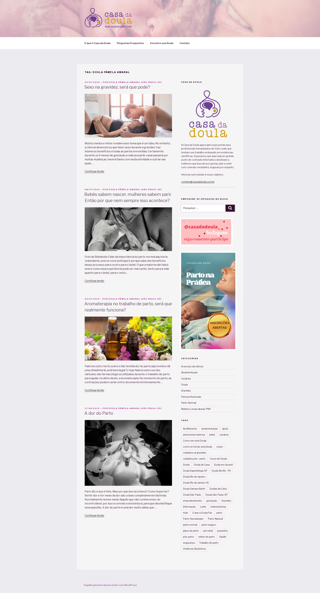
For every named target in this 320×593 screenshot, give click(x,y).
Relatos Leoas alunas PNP (196, 409)
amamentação (210, 428)
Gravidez (186, 390)
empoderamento (192, 500)
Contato (185, 43)
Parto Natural (215, 518)
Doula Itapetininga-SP (195, 470)
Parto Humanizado (193, 518)
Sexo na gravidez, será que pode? (117, 87)
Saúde (222, 536)
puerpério (222, 530)
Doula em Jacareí (223, 464)
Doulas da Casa (218, 488)
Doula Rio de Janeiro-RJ (196, 482)
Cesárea (186, 378)
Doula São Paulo (192, 494)
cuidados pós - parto (194, 458)
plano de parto (191, 530)
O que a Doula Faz (202, 512)
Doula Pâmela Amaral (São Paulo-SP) (135, 82)
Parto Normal (188, 402)
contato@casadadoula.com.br (197, 181)
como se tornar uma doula (197, 446)
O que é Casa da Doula (97, 43)
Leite (203, 506)
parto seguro (209, 524)
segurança (189, 542)
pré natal (208, 530)
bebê (212, 434)
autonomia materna (194, 434)
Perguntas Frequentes (130, 43)
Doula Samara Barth (194, 488)
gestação (211, 500)
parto (219, 512)
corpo (219, 446)
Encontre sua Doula (161, 43)
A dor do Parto (98, 413)
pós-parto (188, 536)
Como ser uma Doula (194, 440)
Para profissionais (191, 396)
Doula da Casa (202, 464)
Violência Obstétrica (194, 548)
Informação (189, 506)
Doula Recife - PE (221, 470)
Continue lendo (94, 171)
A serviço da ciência (192, 366)
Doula (184, 384)
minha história (218, 506)
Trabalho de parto (208, 542)
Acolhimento (190, 428)
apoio (225, 428)
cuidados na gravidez (194, 452)
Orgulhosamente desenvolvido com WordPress (110, 585)
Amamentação (189, 372)
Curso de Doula (218, 458)
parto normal (190, 524)
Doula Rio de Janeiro (194, 476)
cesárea (223, 434)
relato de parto (206, 536)
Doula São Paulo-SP (217, 494)
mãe (185, 512)
